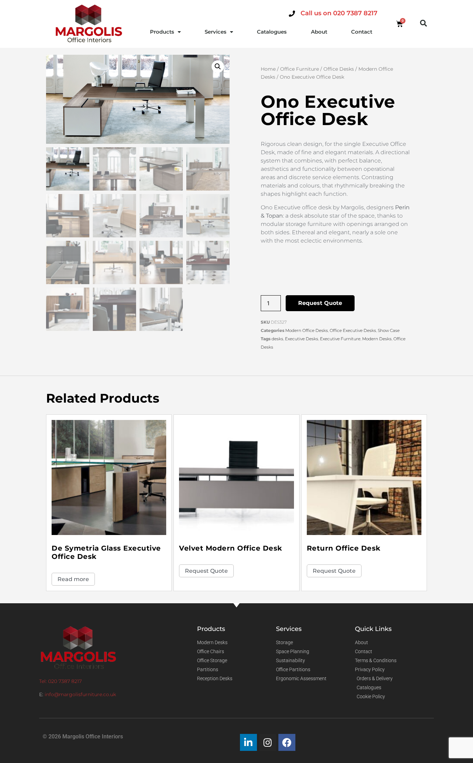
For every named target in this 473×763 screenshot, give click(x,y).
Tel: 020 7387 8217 (60, 681)
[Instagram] (267, 742)
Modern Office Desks (306, 330)
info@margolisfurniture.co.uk (80, 694)
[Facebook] (286, 742)
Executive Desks (301, 338)
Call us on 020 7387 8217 (339, 13)
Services (215, 31)
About (319, 31)
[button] (423, 23)
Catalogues (272, 31)
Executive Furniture (340, 338)
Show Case (389, 330)
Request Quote (320, 303)
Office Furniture (299, 69)
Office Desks (338, 69)
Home (268, 69)
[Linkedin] (248, 742)
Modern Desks (377, 338)
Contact (361, 31)
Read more (73, 579)
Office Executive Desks (353, 330)
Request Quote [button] (206, 571)
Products (162, 31)
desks (277, 338)
